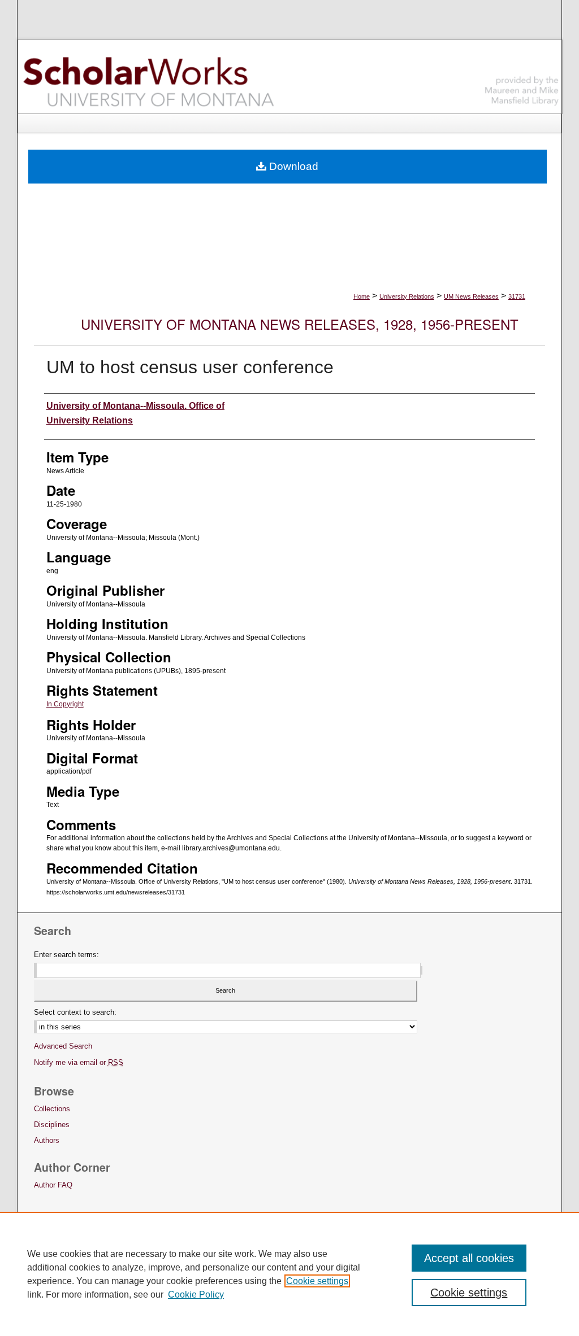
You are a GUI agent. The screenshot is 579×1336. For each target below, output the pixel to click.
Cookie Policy (196, 1294)
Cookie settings (317, 1281)
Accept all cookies (469, 1258)
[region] (289, 1274)
